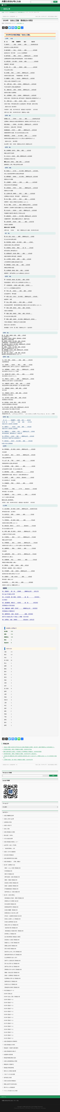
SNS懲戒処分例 (8, 871)
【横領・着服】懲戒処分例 (10, 880)
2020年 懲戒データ (8, 1014)
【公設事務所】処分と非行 (10, 957)
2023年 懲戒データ (8, 1005)
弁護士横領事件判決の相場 (10, 858)
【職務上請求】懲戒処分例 (10, 945)
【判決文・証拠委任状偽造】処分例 (12, 916)
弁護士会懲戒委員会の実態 (10, 1061)
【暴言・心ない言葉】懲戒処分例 (12, 868)
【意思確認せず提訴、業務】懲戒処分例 (14, 898)
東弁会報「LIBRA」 (9, 835)
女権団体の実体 (8, 822)
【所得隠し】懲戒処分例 (10, 933)
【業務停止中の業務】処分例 (11, 901)
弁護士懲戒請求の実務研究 (10, 1041)
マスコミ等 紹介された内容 (10, 1090)
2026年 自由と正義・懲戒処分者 (12, 996)
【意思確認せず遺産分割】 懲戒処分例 (13, 930)
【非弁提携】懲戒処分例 (10, 904)
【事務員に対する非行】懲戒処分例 (12, 969)
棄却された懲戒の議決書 (10, 1071)
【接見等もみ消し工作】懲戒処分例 (12, 951)
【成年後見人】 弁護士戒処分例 (12, 891)
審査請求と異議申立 (9, 1064)
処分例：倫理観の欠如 (9, 864)
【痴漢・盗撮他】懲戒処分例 (11, 885)
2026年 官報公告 (8, 993)
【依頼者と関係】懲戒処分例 (11, 882)
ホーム (4, 1096)
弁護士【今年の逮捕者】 (10, 851)
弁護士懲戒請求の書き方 (10, 1051)
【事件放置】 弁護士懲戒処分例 (12, 877)
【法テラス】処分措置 (9, 1074)
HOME (3, 12)
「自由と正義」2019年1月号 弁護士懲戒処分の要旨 (46, 16)
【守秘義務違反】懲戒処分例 (11, 888)
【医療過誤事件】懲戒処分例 (11, 907)
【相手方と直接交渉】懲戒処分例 (12, 960)
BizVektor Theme (30, 1108)
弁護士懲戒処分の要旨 (9, 832)
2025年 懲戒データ (8, 999)
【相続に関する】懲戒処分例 (11, 924)
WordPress (22, 1108)
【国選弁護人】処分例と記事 (11, 913)
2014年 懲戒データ (8, 1032)
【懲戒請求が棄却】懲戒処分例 (11, 987)
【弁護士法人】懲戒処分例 (10, 984)
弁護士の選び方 (8, 825)
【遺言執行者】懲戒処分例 (11, 927)
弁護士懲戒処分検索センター (11, 841)
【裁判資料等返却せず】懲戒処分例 (12, 954)
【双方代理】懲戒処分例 (10, 948)
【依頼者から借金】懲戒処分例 (11, 939)
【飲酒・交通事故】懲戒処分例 (11, 975)
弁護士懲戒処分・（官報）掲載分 (12, 861)
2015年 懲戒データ (8, 1029)
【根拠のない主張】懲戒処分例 (11, 942)
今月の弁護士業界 (8, 838)
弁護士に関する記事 (9, 819)
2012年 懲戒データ (8, 1038)
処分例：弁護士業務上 (9, 895)
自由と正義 (6, 828)
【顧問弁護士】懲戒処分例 (10, 981)
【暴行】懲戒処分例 (9, 874)
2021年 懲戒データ (8, 1011)
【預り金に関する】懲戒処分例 (11, 963)
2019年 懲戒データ (21, 12)
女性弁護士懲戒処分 (9, 855)
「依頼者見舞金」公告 (9, 848)
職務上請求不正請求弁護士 (10, 1084)
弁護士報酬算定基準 (9, 815)
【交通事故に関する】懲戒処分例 (12, 978)
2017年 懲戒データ (8, 1023)
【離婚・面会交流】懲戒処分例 (11, 972)
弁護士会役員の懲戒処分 (10, 1080)
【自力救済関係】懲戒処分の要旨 (12, 936)
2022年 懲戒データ (8, 1008)
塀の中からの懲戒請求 (9, 1087)
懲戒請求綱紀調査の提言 (10, 1057)
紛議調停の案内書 (8, 1054)
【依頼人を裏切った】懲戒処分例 (12, 919)
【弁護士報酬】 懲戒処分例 (10, 910)
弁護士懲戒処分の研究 (9, 1044)
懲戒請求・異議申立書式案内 (11, 1048)
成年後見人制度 (8, 1077)
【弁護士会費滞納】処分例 (10, 921)
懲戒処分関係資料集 (9, 1067)
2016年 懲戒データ (8, 1026)
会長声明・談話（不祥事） (10, 845)
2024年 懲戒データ (8, 1002)
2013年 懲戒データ (8, 1035)
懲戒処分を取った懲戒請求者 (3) (9, 16)
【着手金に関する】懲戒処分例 (11, 966)
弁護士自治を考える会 (11, 1)
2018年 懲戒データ (8, 1020)
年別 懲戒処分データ (13, 12)
